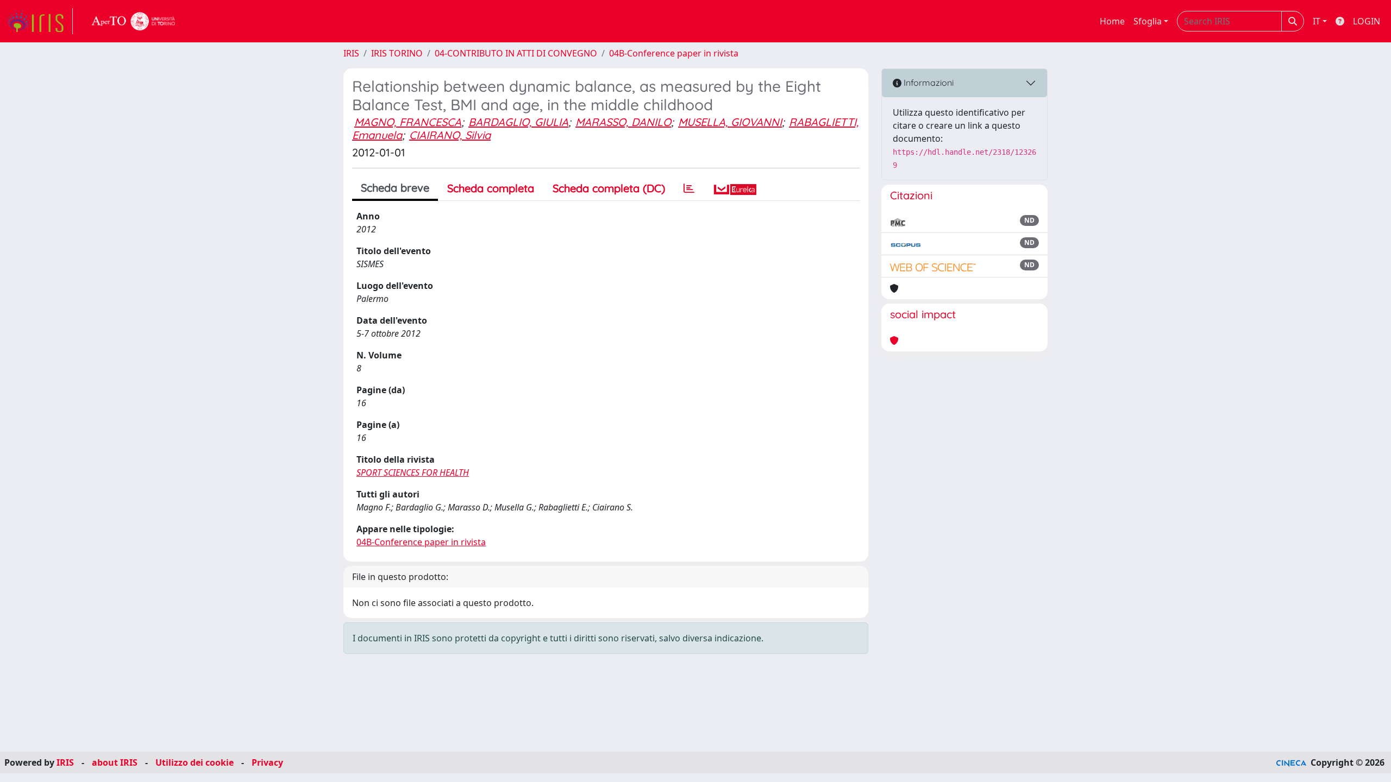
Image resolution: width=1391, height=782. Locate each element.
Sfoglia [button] (1147, 21)
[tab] (689, 188)
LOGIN (1366, 21)
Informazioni (927, 82)
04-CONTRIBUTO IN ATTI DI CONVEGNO (516, 53)
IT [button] (1316, 21)
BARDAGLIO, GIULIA (518, 122)
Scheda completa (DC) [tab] (609, 188)
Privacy (267, 762)
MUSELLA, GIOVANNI (730, 122)
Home (1112, 21)
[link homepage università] (134, 21)
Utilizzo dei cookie (194, 762)
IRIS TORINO (397, 53)
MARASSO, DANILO (623, 122)
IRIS (351, 53)
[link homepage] (40, 21)
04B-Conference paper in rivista (673, 53)
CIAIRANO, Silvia (450, 135)
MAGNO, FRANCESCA (407, 122)
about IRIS (114, 762)
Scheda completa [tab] (490, 188)
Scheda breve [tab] (395, 187)
